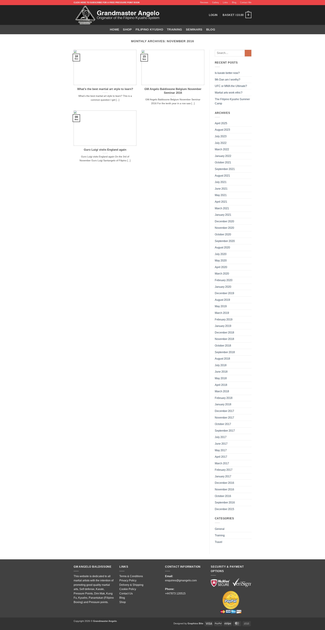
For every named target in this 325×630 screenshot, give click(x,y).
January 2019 (223, 325)
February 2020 (223, 280)
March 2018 (222, 391)
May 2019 (221, 306)
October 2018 (223, 345)
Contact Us (126, 593)
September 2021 (225, 169)
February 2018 (223, 398)
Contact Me (245, 2)
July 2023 (220, 136)
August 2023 (222, 129)
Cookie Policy (127, 589)
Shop (127, 29)
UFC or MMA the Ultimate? (231, 86)
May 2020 (221, 260)
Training (174, 29)
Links (225, 2)
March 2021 (222, 208)
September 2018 (225, 352)
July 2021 (220, 182)
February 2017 (223, 469)
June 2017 (221, 443)
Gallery (215, 2)
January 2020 (223, 286)
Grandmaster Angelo (105, 621)
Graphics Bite (195, 623)
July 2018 (220, 365)
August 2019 (222, 299)
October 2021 (223, 162)
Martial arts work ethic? (228, 92)
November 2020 (224, 227)
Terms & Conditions (131, 576)
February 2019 (223, 319)
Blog (234, 2)
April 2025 (221, 123)
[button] (237, 15)
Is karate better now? (227, 73)
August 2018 (222, 358)
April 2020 (221, 267)
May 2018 (221, 378)
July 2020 (220, 254)
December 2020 (224, 221)
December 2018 (224, 332)
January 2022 (223, 156)
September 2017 (225, 430)
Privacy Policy (127, 580)
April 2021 (221, 201)
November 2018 (224, 339)
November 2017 (224, 417)
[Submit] (248, 53)
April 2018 (221, 384)
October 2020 (223, 234)
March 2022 (222, 149)
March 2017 (222, 463)
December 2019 (224, 293)
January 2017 (223, 476)
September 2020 (225, 241)
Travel (218, 542)
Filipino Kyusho (149, 29)
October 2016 (223, 496)
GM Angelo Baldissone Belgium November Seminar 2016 (172, 90)
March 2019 (222, 312)
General (219, 528)
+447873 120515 (175, 593)
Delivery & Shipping (131, 584)
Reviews (204, 2)
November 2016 (224, 489)
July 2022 (220, 142)
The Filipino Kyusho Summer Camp (232, 101)
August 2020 (222, 247)
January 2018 (223, 404)
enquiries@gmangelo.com (181, 580)
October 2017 (223, 424)
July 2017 (220, 437)
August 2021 (222, 175)
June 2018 (221, 371)
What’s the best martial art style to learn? (105, 89)
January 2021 (223, 214)
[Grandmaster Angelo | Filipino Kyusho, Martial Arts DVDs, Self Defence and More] (117, 15)
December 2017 (224, 411)
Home (114, 29)
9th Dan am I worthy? (228, 79)
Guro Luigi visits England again (105, 149)
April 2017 (221, 456)
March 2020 (222, 273)
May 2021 (221, 195)
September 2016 (225, 502)
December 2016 (224, 482)
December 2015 (224, 509)
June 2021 (221, 188)
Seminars (194, 29)
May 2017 (221, 450)
